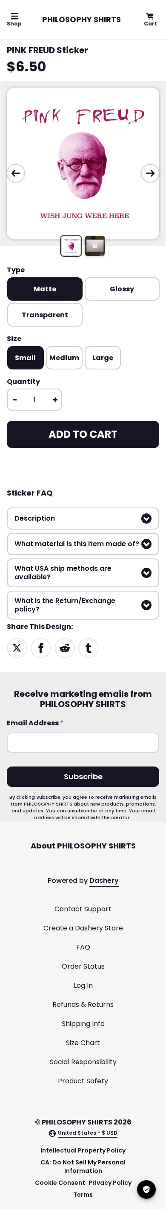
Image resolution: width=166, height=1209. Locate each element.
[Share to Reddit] (64, 647)
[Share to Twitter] (17, 647)
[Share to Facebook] (41, 647)
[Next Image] (150, 173)
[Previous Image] (15, 173)
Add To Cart (83, 434)
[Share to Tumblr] (88, 647)
